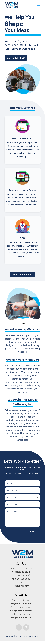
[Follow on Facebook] (19, 627)
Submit (32, 531)
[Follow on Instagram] (26, 627)
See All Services (22, 274)
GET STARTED (16, 57)
